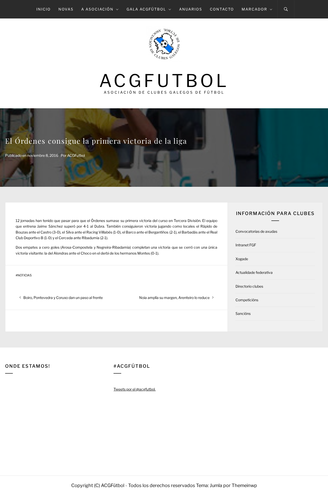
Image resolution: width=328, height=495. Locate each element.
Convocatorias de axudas (256, 231)
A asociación (97, 9)
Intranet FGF (245, 245)
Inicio (43, 9)
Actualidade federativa (254, 272)
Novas (66, 9)
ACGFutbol (164, 80)
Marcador (254, 9)
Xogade (241, 259)
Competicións (246, 300)
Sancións (243, 313)
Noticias (24, 275)
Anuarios (190, 9)
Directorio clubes (249, 286)
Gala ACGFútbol (146, 9)
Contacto (222, 9)
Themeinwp (244, 485)
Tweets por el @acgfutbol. (135, 389)
